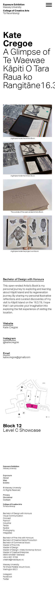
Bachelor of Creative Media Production (20, 540)
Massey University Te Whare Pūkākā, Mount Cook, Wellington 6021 (16, 566)
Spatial (6, 528)
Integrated (7, 533)
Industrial (7, 523)
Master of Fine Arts (11, 545)
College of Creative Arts (12, 505)
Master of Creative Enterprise (16, 552)
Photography (9, 530)
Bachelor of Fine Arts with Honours (18, 538)
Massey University (14, 5)
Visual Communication (13, 516)
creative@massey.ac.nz (13, 559)
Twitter (6, 579)
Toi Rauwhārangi (16, 11)
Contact (6, 500)
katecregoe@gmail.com (16, 357)
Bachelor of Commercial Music (16, 542)
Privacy (6, 495)
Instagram (7, 574)
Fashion (6, 521)
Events (6, 483)
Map (5, 480)
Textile (6, 525)
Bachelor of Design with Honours (17, 513)
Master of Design (10, 547)
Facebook (7, 577)
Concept (7, 518)
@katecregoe (11, 342)
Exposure (7, 475)
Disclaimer (8, 497)
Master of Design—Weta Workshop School (22, 550)
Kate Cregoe (10, 327)
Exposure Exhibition (11, 467)
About (6, 478)
